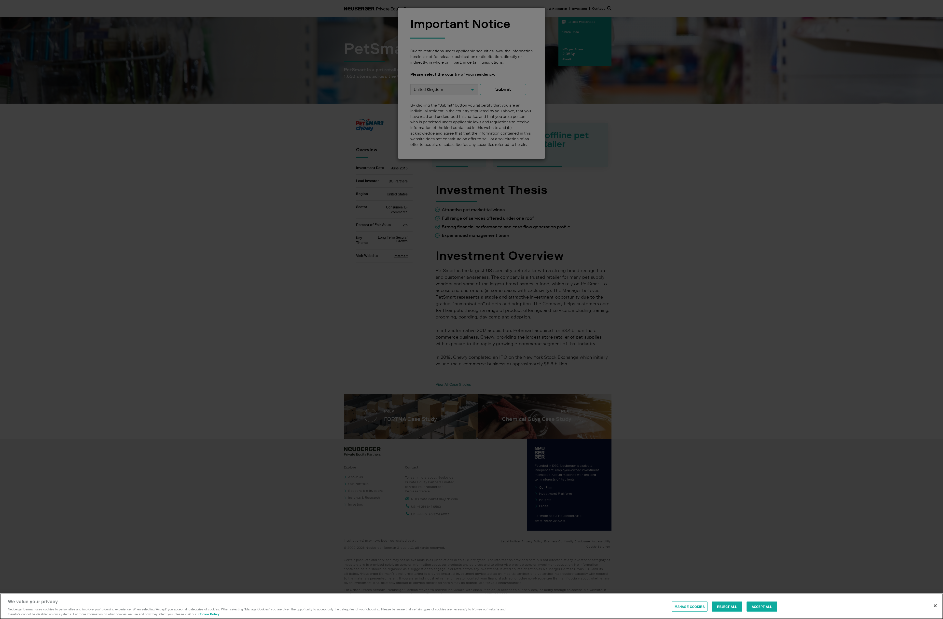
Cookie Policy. (209, 614)
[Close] (935, 605)
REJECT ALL (727, 606)
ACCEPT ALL (762, 606)
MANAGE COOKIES (690, 606)
